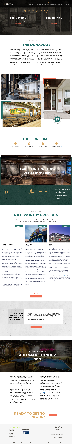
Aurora (19, 399)
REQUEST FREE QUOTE (46, 2)
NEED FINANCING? (57, 2)
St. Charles (65, 275)
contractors (42, 392)
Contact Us (66, 4)
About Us (59, 4)
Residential (32, 4)
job (61, 146)
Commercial (40, 4)
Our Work (46, 4)
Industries (53, 4)
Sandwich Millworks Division (57, 434)
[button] (34, 293)
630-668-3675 (65, 2)
